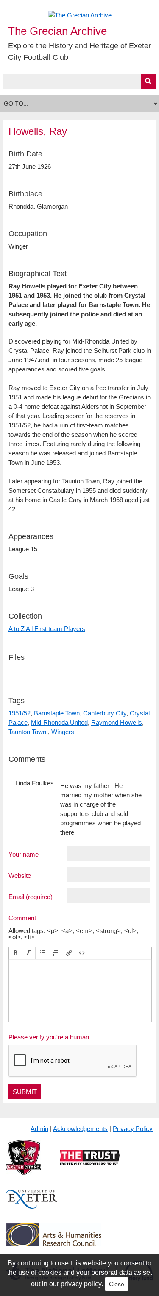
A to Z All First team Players (46, 628)
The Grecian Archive (57, 31)
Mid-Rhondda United (59, 722)
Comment (22, 917)
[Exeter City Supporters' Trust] (90, 1164)
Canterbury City (104, 713)
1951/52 (19, 713)
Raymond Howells (116, 722)
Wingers (62, 731)
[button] (16, 953)
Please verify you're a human (48, 1037)
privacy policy (81, 1284)
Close (116, 1284)
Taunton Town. (28, 731)
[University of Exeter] (31, 1205)
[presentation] (15, 953)
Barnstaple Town (57, 713)
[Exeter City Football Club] (23, 1164)
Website (19, 875)
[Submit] (148, 81)
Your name (23, 854)
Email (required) (30, 896)
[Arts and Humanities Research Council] (53, 1241)
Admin (39, 1128)
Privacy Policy (133, 1128)
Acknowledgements (80, 1128)
